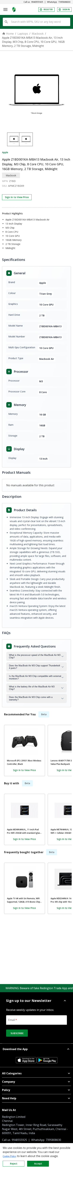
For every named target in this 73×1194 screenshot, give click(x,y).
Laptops (22, 33)
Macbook (38, 33)
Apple (5, 152)
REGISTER (48, 9)
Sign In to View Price (17, 197)
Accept (38, 1163)
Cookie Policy (9, 1156)
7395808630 (64, 2)
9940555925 (37, 2)
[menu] (5, 9)
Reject (13, 1163)
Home (10, 33)
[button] (36, 1000)
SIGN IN (66, 9)
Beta (44, 714)
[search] (6, 22)
